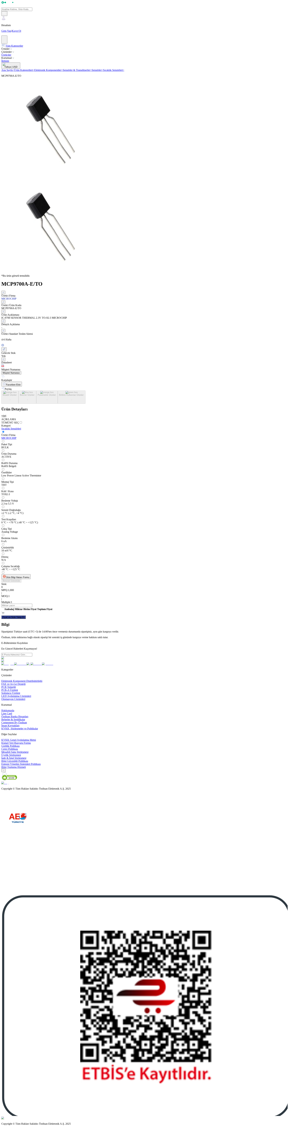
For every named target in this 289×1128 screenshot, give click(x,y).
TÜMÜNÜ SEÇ (10, 422)
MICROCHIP (8, 438)
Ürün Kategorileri (24, 70)
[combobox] (3, 770)
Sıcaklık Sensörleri (113, 70)
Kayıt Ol (16, 30)
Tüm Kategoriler (14, 45)
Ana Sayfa (7, 70)
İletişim (5, 60)
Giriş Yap (6, 30)
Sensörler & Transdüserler (77, 70)
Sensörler (97, 70)
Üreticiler (6, 54)
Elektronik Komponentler (48, 70)
